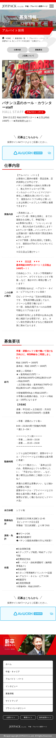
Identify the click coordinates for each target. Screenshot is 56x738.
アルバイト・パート (37, 38)
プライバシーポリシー (16, 708)
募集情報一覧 (20, 38)
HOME (8, 38)
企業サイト (10, 717)
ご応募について (28, 56)
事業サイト (28, 717)
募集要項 (38, 50)
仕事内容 (17, 50)
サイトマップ (12, 701)
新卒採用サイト (45, 717)
